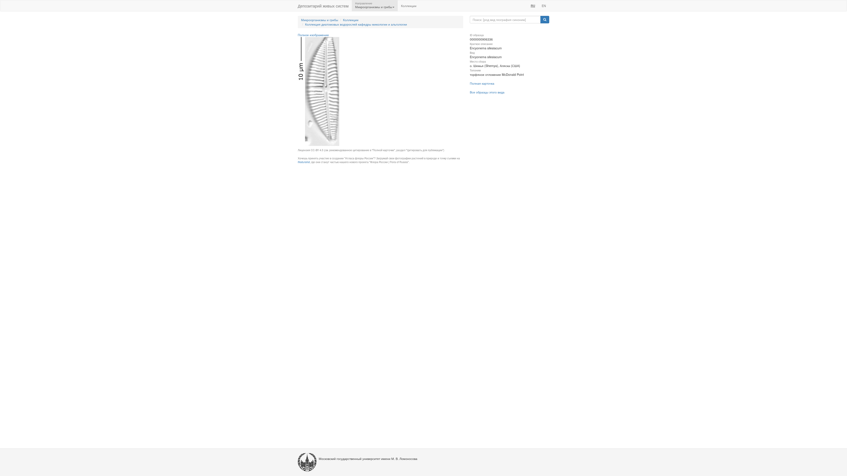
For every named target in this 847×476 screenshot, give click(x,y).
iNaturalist (304, 162)
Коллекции (408, 6)
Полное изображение (313, 35)
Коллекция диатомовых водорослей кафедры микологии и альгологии (356, 24)
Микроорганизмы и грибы (319, 20)
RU (533, 6)
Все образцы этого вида (487, 92)
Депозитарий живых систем (323, 6)
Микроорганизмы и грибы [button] (373, 7)
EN (544, 6)
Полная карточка (482, 83)
